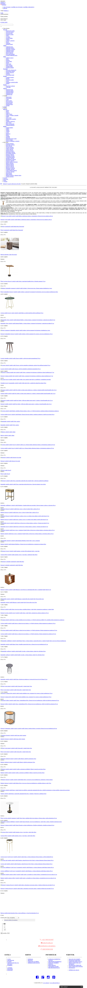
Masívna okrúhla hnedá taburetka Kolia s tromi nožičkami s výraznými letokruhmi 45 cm (20, 913)
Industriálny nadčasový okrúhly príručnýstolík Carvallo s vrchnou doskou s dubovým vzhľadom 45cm (22, 654)
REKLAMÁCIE (52, 965)
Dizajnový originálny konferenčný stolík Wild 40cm (12, 565)
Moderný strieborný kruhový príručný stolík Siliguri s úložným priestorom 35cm (18, 762)
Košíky (7, 116)
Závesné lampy (9, 103)
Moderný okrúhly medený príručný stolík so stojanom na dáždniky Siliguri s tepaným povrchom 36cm (22, 772)
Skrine (7, 59)
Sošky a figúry (9, 114)
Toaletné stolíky (9, 66)
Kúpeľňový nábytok (10, 86)
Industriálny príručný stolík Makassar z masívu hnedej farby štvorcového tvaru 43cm (19, 602)
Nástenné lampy (9, 104)
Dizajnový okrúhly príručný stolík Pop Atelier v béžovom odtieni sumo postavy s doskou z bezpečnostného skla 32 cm (26, 404)
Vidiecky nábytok (10, 148)
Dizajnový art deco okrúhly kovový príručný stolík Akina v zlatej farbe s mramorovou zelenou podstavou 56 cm (25, 613)
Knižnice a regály (10, 34)
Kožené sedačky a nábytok (12, 162)
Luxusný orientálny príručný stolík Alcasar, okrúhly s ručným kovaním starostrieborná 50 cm (20, 358)
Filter (2, 197)
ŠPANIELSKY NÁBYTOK (75, 965)
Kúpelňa (5, 84)
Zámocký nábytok (10, 165)
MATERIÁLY (72, 967)
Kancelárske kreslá (10, 75)
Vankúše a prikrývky (10, 121)
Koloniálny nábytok (10, 144)
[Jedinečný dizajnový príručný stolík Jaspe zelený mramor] (13, 735)
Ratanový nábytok (10, 154)
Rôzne (7, 111)
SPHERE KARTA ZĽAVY (34, 962)
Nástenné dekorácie (10, 125)
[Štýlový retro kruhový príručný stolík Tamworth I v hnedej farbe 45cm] (16, 748)
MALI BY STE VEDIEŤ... (75, 959)
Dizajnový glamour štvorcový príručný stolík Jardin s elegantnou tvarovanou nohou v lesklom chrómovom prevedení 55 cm (27, 888)
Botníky (7, 78)
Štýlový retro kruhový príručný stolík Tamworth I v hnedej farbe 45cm (16, 751)
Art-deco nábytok (10, 147)
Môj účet (5, 8)
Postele (7, 62)
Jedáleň (4, 45)
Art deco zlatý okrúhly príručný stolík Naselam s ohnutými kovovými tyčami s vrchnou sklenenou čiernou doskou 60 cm (26, 863)
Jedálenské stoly (9, 46)
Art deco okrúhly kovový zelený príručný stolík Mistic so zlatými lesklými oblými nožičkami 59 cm (22, 313)
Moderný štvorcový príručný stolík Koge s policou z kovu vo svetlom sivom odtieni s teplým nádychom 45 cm (24, 519)
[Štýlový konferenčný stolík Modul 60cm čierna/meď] (12, 226)
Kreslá (7, 41)
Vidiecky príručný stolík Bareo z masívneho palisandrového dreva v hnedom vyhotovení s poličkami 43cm (23, 793)
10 (4, 929)
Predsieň (5, 76)
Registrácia (3, 3)
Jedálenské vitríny (10, 51)
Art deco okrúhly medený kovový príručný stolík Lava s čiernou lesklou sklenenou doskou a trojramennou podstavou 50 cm (27, 448)
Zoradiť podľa (4, 211)
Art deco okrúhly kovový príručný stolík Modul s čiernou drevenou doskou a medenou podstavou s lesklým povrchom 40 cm (27, 414)
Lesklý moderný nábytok (11, 170)
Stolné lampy (9, 97)
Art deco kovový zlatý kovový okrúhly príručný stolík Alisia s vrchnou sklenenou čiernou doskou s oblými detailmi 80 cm (27, 856)
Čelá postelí (8, 64)
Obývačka (5, 29)
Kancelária (5, 68)
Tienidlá (7, 105)
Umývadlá (8, 87)
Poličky (7, 128)
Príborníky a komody (10, 49)
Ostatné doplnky (9, 127)
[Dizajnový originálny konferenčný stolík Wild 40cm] (12, 561)
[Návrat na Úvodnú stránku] (1, 183)
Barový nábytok (9, 52)
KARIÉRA (9, 965)
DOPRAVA (30, 959)
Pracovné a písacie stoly (11, 70)
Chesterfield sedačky (10, 157)
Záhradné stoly (9, 94)
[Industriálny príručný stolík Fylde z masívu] (10, 421)
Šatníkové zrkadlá (10, 67)
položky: (5, 933)
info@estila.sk (47, 943)
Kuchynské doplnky (10, 54)
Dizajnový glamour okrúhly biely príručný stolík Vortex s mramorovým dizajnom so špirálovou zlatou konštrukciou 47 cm (27, 376)
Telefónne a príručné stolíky (12, 82)
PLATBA (9, 961)
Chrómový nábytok (10, 171)
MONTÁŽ (30, 960)
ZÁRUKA (50, 964)
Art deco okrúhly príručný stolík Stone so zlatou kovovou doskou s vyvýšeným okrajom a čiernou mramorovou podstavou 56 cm (28, 633)
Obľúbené (4, 4)
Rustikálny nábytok (10, 155)
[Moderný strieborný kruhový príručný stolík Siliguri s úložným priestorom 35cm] (18, 758)
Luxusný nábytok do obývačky (14, 183)
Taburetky (8, 43)
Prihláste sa (6, 10)
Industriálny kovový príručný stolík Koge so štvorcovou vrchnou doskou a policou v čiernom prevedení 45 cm (24, 526)
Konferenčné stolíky (10, 30)
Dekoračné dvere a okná (11, 138)
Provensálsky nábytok (10, 153)
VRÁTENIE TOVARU (53, 966)
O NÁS (9, 959)
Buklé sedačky (9, 174)
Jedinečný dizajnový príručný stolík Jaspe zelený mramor (13, 739)
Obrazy (7, 110)
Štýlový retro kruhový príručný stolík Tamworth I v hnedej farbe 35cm (16, 689)
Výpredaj (5, 181)
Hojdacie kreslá (9, 44)
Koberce (8, 113)
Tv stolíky (8, 37)
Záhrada (5, 88)
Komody (8, 60)
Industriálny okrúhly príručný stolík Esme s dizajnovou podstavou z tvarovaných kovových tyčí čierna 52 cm (24, 679)
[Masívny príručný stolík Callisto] (8, 431)
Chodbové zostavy (10, 77)
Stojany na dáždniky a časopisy (12, 141)
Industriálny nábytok (10, 152)
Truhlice (8, 131)
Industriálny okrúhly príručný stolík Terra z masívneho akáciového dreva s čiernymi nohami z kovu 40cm (23, 484)
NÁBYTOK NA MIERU (33, 961)
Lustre (7, 99)
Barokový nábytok (10, 166)
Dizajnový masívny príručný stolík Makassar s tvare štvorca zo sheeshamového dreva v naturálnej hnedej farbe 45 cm (26, 589)
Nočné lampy (9, 98)
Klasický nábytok (10, 143)
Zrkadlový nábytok (10, 158)
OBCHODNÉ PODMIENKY (55, 961)
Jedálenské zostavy (10, 50)
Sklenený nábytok (10, 164)
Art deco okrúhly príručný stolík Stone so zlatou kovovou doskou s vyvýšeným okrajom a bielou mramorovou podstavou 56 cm (28, 623)
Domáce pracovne (10, 72)
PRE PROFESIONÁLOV (54, 967)
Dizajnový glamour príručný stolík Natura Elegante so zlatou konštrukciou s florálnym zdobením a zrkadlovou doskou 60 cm (27, 825)
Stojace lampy (9, 100)
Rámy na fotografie (10, 124)
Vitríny (7, 35)
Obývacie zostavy (10, 32)
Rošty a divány (9, 65)
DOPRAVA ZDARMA (47, 946)
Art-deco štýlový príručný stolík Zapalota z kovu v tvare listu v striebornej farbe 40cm (19, 554)
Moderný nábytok (10, 150)
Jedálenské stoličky (10, 48)
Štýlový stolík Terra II (5, 473)
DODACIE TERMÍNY (53, 962)
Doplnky (5, 126)
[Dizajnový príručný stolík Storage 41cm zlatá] (11, 457)
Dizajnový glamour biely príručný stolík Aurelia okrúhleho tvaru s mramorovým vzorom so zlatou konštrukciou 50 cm (26, 696)
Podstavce (8, 133)
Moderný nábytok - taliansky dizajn (13, 175)
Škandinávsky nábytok (11, 159)
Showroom (5, 179)
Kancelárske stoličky (10, 71)
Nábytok (5, 183)
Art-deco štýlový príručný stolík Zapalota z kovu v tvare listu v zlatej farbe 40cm (18, 835)
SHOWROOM (47, 949)
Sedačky (8, 39)
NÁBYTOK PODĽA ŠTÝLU (75, 961)
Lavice (7, 81)
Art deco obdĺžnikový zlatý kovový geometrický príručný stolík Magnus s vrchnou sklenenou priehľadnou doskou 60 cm (27, 871)
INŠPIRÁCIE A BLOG (74, 970)
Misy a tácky (8, 122)
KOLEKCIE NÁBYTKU (74, 960)
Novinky (5, 177)
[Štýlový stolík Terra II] (6, 470)
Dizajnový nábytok (10, 160)
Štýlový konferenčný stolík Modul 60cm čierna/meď (12, 230)
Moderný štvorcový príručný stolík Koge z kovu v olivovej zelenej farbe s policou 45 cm (20, 512)
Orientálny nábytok (10, 169)
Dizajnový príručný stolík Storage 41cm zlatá (10, 461)
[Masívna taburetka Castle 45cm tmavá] (10, 251)
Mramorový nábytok (10, 168)
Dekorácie (5, 109)
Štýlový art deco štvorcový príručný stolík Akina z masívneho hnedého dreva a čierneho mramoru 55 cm (23, 281)
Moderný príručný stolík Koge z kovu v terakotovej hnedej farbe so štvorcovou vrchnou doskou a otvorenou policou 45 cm (27, 533)
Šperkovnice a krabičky (11, 119)
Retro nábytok (9, 146)
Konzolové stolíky (10, 79)
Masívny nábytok (9, 163)
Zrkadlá (5, 106)
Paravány (8, 137)
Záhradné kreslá (9, 89)
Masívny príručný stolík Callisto (7, 435)
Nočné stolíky (9, 61)
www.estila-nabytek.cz (55, 982)
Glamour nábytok (10, 176)
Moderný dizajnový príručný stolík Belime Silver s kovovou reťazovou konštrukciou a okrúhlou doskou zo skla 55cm (26, 783)
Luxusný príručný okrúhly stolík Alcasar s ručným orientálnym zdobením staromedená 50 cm (21, 368)
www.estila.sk (46, 982)
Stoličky (8, 83)
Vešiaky (7, 130)
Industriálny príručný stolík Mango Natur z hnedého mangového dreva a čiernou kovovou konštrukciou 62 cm (24, 644)
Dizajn (4, 180)
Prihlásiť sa (3, 2)
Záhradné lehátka (9, 92)
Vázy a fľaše (8, 117)
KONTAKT (10, 970)
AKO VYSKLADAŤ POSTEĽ (76, 966)
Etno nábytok (9, 173)
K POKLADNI (4, 22)
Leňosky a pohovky (10, 40)
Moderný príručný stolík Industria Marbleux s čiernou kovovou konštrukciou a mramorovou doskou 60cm (23, 544)
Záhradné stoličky (10, 90)
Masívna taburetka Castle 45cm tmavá (9, 254)
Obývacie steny (9, 33)
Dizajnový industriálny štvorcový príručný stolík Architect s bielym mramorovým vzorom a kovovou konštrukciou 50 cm (26, 333)
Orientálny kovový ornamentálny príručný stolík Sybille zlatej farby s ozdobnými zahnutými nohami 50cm (23, 383)
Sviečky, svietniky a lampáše (12, 115)
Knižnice (8, 73)
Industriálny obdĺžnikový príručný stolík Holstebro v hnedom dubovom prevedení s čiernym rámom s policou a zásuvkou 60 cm (28, 505)
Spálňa (4, 56)
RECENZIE (10, 969)
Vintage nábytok (9, 149)
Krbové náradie (9, 139)
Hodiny (7, 120)
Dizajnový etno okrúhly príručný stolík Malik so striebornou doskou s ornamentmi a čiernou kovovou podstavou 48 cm (26, 219)
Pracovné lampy (9, 101)
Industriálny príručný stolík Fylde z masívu (10, 425)
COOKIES (9, 967)
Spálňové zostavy (10, 57)
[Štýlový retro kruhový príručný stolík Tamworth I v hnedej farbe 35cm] (16, 686)
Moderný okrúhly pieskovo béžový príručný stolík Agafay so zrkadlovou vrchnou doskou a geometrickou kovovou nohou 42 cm (28, 878)
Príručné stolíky (9, 38)
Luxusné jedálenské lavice (11, 55)
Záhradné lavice (9, 93)
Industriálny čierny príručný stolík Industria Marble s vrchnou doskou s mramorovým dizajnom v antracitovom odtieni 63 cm (27, 323)
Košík (2, 13)
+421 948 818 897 (47, 939)
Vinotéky (8, 136)
